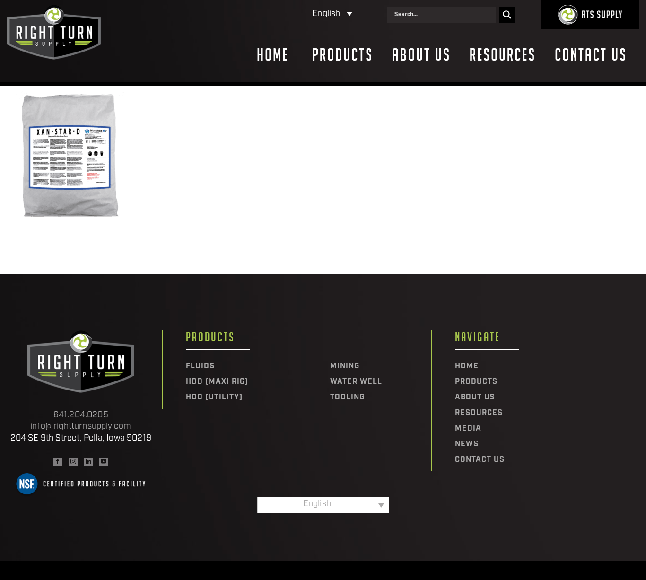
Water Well (356, 382)
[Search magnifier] (507, 15)
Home (272, 55)
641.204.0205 (80, 415)
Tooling (347, 397)
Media (468, 429)
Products (342, 55)
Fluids (200, 366)
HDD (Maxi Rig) (217, 382)
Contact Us (591, 55)
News (467, 444)
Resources (503, 55)
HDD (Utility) (214, 397)
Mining (344, 366)
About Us (421, 55)
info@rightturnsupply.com (80, 427)
